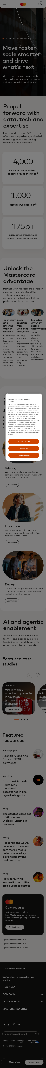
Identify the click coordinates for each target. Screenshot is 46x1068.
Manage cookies (23, 455)
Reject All (24, 448)
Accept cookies (24, 441)
